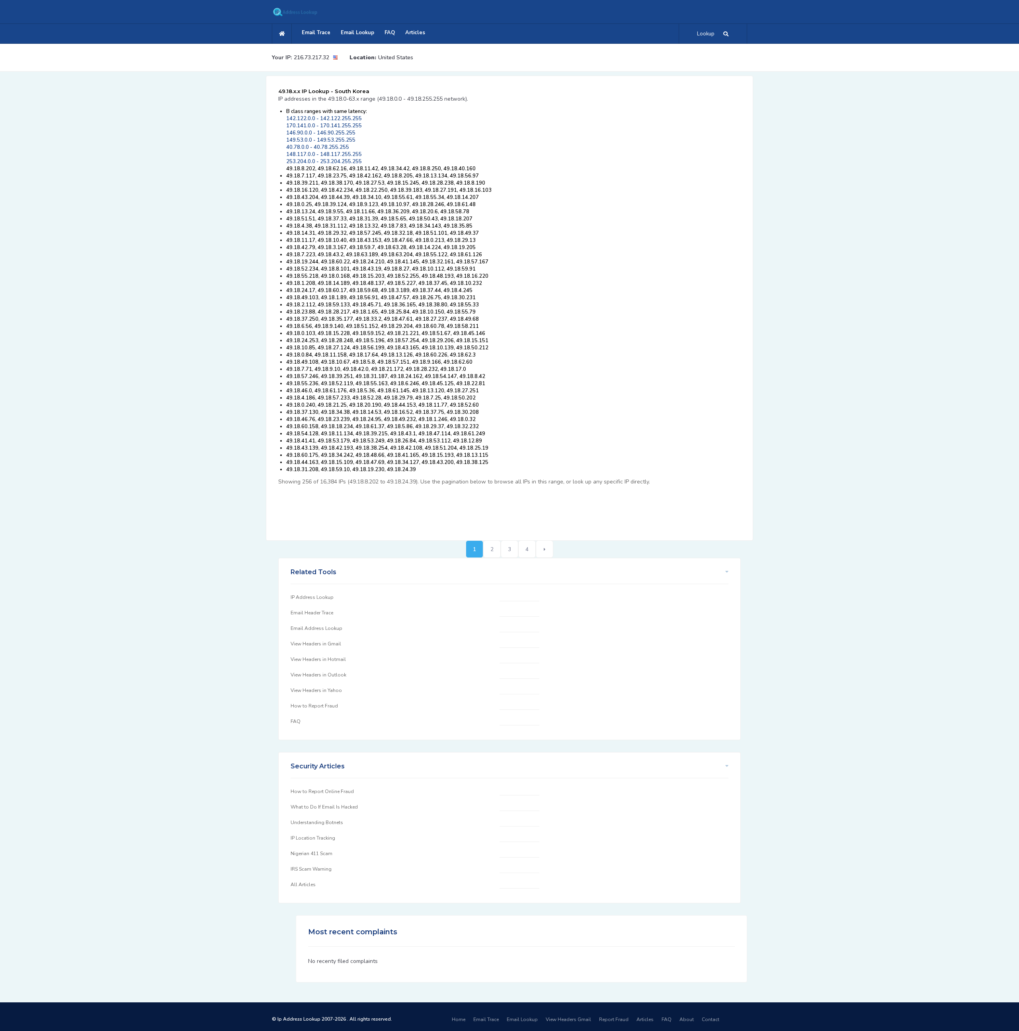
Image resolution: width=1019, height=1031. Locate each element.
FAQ (390, 32)
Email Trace (316, 32)
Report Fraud (614, 1019)
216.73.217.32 (311, 57)
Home (458, 1019)
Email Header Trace (312, 613)
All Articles (303, 884)
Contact (710, 1019)
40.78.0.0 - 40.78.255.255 (317, 147)
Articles (415, 32)
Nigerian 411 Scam (311, 853)
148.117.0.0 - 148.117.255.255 (324, 154)
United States (395, 57)
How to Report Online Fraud (322, 791)
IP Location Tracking (313, 838)
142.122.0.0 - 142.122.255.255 (324, 118)
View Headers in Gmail (316, 644)
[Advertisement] (423, 508)
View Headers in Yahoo (316, 690)
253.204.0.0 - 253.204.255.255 (324, 161)
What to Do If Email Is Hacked (324, 807)
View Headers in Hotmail (318, 659)
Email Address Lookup (316, 628)
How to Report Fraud (314, 706)
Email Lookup (357, 32)
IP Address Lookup (312, 597)
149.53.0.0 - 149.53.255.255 (320, 140)
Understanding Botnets (317, 822)
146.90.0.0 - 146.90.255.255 (320, 132)
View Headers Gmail (568, 1019)
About (686, 1019)
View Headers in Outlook (318, 675)
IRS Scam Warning (311, 869)
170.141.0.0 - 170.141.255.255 (324, 125)
